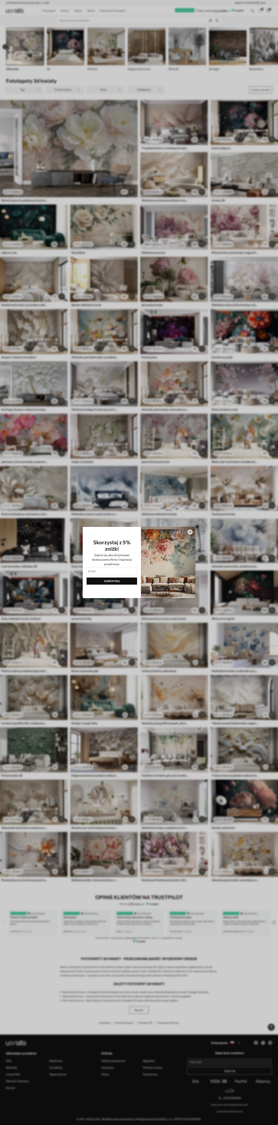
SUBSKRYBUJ (112, 581)
